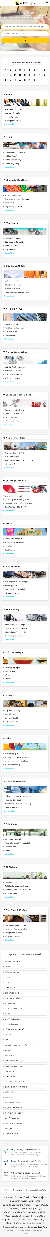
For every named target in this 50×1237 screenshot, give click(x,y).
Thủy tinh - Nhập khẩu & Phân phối (19, 503)
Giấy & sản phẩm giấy (13, 1024)
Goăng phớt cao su (13, 120)
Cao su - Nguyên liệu (13, 109)
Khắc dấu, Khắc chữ (12, 378)
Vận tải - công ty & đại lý (15, 453)
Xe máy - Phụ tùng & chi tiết (16, 628)
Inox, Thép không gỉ (13, 839)
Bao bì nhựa (10, 203)
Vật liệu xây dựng (12, 1118)
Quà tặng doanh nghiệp (17, 480)
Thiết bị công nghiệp (13, 238)
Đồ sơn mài (9, 675)
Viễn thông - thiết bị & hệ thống (18, 796)
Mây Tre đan (10, 671)
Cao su (9, 94)
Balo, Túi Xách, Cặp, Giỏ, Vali (16, 507)
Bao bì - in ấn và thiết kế (14, 542)
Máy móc (10, 695)
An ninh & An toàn (14, 309)
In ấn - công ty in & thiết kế (15, 753)
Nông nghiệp (10, 1071)
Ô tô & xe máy (12, 609)
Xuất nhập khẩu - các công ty (16, 581)
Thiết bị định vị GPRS (13, 807)
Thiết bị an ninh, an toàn (14, 328)
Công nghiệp (12, 223)
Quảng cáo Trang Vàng (37, 1190)
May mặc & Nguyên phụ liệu (16, 1045)
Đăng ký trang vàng (25, 1149)
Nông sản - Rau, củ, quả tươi (16, 929)
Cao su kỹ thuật (11, 117)
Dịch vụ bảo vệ (11, 331)
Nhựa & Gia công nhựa (17, 180)
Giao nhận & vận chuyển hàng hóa (19, 460)
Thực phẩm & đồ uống (16, 910)
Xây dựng (8, 1129)
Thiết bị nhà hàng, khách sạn (16, 886)
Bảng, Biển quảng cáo (13, 413)
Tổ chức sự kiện (11, 417)
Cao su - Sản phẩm (12, 113)
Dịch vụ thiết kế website (25, 1173)
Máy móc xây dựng (12, 710)
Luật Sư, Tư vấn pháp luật (15, 367)
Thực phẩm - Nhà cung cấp (15, 925)
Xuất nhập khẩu (13, 566)
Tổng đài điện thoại (13, 800)
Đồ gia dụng (11, 867)
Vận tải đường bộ (12, 456)
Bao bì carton (10, 550)
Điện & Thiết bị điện (12, 993)
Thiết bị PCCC (10, 335)
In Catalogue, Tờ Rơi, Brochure (17, 757)
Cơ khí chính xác (11, 156)
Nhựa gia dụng (11, 893)
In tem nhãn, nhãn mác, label (16, 761)
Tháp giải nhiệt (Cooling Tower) (17, 292)
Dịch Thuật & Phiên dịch (14, 374)
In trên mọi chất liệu (13, 764)
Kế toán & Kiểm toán (13, 371)
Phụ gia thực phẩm (12, 936)
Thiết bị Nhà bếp (11, 882)
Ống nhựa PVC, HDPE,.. (14, 206)
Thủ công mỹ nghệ (14, 652)
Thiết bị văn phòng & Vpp (15, 1113)
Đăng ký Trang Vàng (14, 1190)
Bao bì (9, 523)
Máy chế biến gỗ (11, 721)
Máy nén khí (10, 249)
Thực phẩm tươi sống (13, 932)
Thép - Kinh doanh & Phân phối (17, 843)
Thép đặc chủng (11, 847)
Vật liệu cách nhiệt (12, 288)
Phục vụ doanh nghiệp (16, 352)
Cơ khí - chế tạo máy (13, 160)
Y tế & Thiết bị (10, 1092)
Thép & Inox (11, 824)
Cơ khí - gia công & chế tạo (15, 152)
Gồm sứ (8, 679)
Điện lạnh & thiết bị (15, 266)
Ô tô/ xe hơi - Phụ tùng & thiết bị (18, 624)
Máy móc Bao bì (11, 718)
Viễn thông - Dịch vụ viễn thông (18, 804)
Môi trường (10, 1056)
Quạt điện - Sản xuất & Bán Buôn (18, 890)
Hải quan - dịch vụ (12, 593)
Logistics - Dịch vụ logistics (15, 589)
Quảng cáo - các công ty (14, 410)
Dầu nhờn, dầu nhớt (13, 636)
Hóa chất (8, 1035)
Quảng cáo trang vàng (25, 1161)
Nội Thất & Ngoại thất (13, 1066)
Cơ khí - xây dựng (12, 163)
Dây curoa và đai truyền (14, 242)
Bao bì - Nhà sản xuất (13, 539)
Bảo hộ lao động (12, 972)
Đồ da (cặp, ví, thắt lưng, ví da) (17, 499)
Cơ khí (9, 137)
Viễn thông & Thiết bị (16, 781)
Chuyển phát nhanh (13, 464)
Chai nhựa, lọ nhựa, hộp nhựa (17, 199)
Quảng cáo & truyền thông (18, 395)
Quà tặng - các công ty (14, 496)
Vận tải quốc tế (11, 585)
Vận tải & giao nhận (15, 438)
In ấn (8, 738)
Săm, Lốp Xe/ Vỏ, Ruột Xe (15, 632)
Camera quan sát (11, 324)
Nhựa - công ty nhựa (13, 195)
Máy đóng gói (10, 714)
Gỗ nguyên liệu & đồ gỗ (14, 1029)
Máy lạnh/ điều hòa (13, 285)
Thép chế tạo (10, 850)
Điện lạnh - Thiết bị (12, 281)
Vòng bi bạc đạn (11, 246)
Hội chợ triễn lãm (12, 421)
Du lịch (8, 1014)
